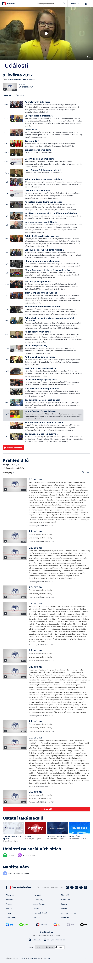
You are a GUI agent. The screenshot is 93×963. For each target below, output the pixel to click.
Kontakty (65, 918)
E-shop (8, 913)
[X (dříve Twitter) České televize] (81, 887)
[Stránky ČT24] (9, 925)
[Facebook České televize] (72, 887)
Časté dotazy (11, 918)
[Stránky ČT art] (70, 925)
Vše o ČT (36, 918)
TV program (10, 895)
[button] (46, 33)
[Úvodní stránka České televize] (18, 887)
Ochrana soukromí (34, 958)
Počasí (36, 908)
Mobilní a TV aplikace (69, 913)
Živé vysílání (65, 895)
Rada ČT (9, 908)
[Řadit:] (88, 472)
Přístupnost (47, 958)
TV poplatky (38, 899)
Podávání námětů (40, 913)
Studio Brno (65, 899)
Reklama (9, 899)
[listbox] (50, 947)
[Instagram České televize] (67, 887)
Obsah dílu (7, 95)
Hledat (64, 3)
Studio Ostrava (39, 904)
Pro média (37, 895)
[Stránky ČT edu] (83, 925)
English (22, 958)
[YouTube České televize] (76, 887)
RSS (86, 958)
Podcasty (64, 904)
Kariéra (64, 908)
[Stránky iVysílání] (41, 925)
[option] (40, 947)
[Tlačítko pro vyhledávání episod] (83, 472)
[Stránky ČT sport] (24, 925)
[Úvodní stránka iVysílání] (10, 3)
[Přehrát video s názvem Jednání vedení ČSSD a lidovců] (46, 33)
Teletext (9, 904)
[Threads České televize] (85, 887)
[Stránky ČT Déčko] (57, 925)
